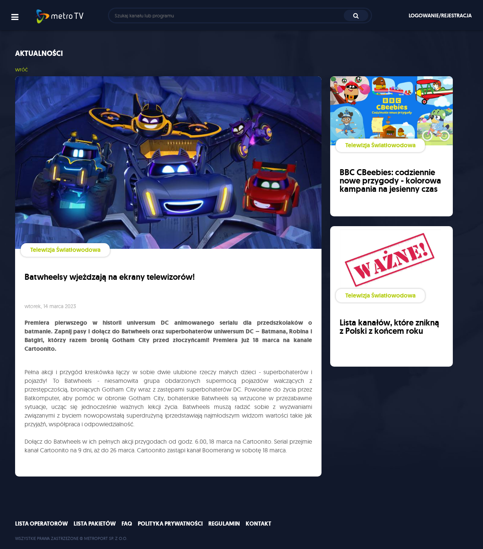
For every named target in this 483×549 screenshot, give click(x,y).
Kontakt (258, 523)
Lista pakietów (95, 523)
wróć (21, 69)
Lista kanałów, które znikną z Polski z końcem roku (389, 326)
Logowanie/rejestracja (440, 15)
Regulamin (224, 523)
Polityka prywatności (170, 523)
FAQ (127, 523)
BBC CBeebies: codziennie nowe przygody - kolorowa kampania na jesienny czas (390, 180)
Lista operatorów (41, 523)
